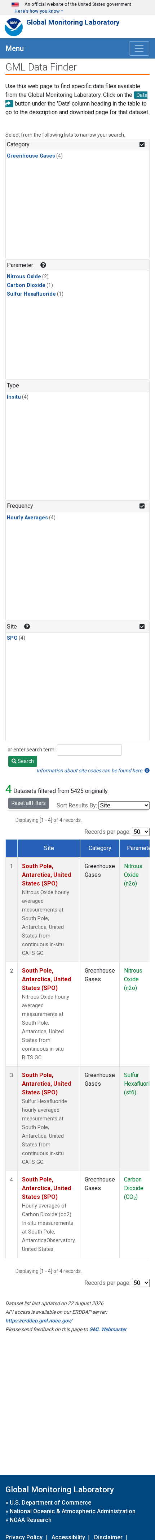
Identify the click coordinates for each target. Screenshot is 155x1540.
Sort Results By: (77, 805)
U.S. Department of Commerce (50, 1502)
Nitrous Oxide (24, 277)
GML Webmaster (108, 1329)
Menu (15, 48)
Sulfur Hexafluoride (31, 294)
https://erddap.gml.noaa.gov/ (38, 1321)
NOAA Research (31, 1520)
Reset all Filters (29, 803)
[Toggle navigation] (139, 48)
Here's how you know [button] (37, 11)
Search (25, 761)
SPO (12, 638)
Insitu (14, 397)
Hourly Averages (27, 518)
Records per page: (107, 831)
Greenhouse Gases (31, 156)
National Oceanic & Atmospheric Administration (73, 1511)
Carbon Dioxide (26, 285)
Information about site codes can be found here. (90, 770)
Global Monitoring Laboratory (73, 22)
